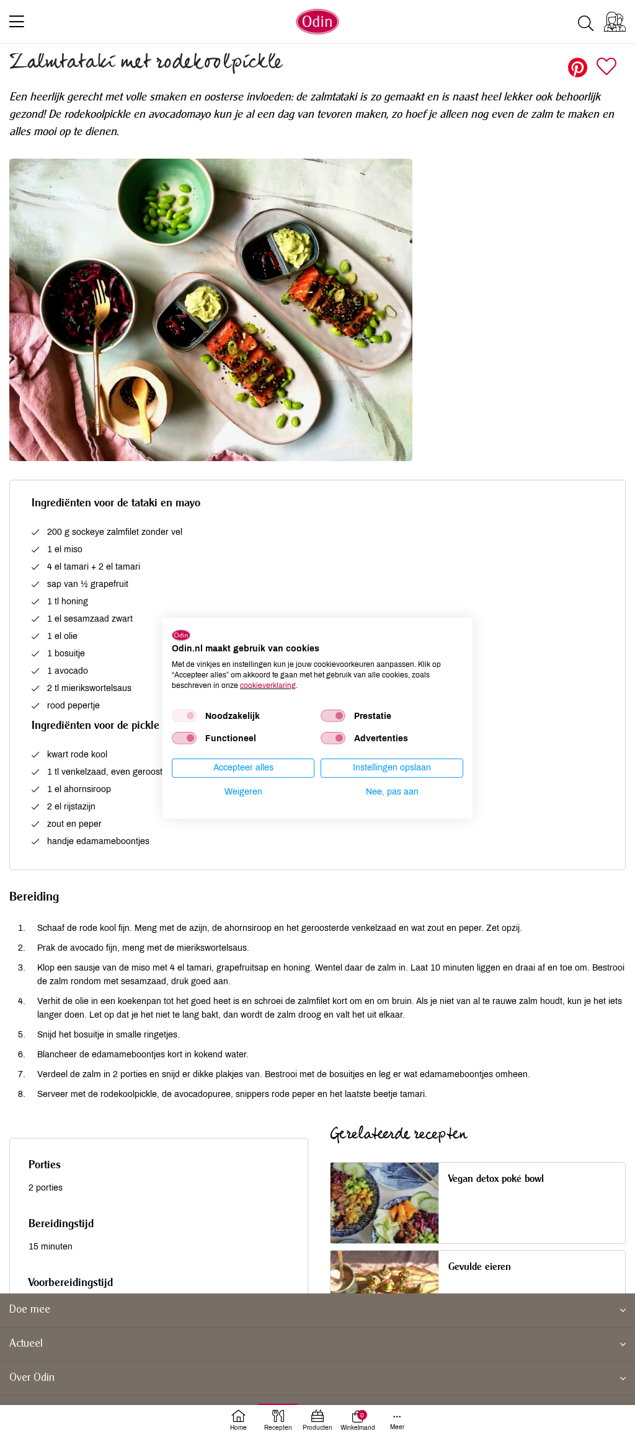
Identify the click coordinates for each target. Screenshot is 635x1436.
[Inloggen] (615, 22)
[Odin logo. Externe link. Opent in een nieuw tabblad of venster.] (181, 634)
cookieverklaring (268, 685)
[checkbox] (184, 716)
